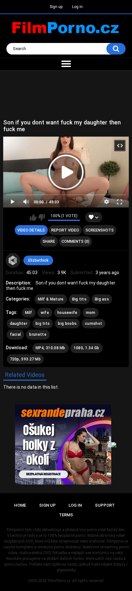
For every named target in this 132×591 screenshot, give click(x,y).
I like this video (33, 217)
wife (45, 312)
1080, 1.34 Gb (86, 348)
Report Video (65, 230)
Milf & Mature (51, 299)
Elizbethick (38, 260)
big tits (43, 323)
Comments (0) (75, 241)
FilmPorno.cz (59, 580)
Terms (66, 514)
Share (49, 241)
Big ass (102, 299)
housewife (67, 312)
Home (20, 505)
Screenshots (100, 230)
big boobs (67, 323)
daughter (18, 323)
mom (90, 312)
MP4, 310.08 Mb (50, 348)
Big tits (79, 299)
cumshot (93, 323)
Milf (28, 312)
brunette (37, 334)
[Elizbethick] (13, 260)
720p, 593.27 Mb (25, 359)
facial (15, 334)
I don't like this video (41, 217)
